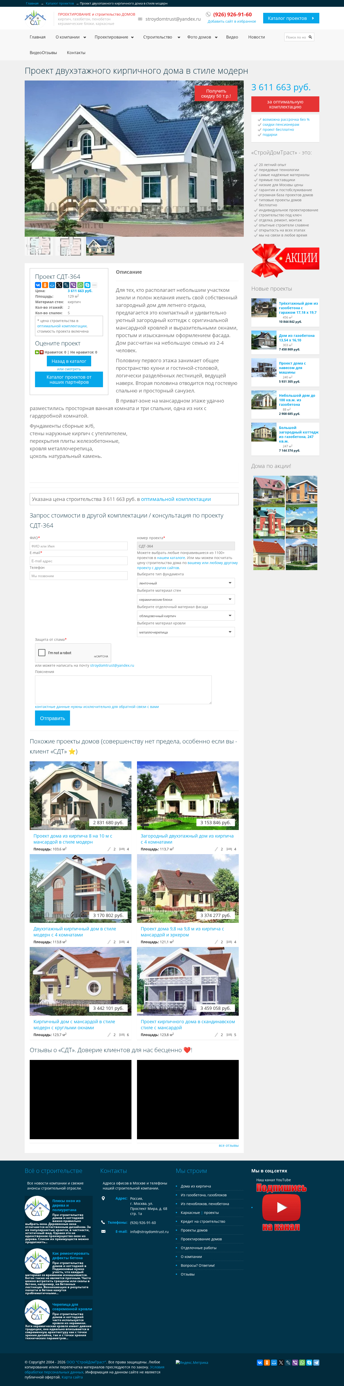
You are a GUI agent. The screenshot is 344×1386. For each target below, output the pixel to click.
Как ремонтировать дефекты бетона (70, 1255)
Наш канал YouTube (273, 1179)
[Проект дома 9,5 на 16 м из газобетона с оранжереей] (301, 522)
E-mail (36, 552)
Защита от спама (51, 639)
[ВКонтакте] (38, 285)
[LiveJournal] (66, 285)
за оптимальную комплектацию (285, 104)
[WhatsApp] (80, 285)
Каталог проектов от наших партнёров (69, 379)
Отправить (52, 718)
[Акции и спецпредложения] (285, 260)
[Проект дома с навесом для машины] (264, 367)
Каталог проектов (287, 18)
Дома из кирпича (196, 1186)
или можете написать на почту (84, 665)
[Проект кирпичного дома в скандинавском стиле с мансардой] (188, 981)
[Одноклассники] (45, 285)
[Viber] (73, 285)
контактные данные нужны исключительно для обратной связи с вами (97, 706)
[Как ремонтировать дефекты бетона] (37, 1261)
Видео (232, 37)
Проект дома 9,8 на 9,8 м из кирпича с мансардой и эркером (182, 932)
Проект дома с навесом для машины (292, 368)
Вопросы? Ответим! (198, 1265)
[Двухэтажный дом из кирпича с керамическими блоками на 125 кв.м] (301, 491)
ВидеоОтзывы (43, 52)
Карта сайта (72, 1377)
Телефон (37, 567)
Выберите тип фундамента (160, 574)
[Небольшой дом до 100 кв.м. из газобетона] (264, 399)
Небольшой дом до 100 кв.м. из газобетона (297, 400)
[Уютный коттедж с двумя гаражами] (269, 522)
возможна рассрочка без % (286, 119)
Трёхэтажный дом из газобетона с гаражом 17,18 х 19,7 (298, 308)
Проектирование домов (201, 1239)
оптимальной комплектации (62, 326)
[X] (59, 285)
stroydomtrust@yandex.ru (173, 19)
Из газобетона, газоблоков (204, 1195)
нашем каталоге (171, 557)
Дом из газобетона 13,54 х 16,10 (297, 337)
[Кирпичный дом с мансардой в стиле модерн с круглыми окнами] (80, 981)
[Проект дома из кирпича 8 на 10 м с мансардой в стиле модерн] (80, 795)
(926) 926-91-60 (143, 1222)
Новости (256, 37)
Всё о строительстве (53, 1170)
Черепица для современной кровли (72, 1306)
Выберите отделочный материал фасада (172, 606)
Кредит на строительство (203, 1221)
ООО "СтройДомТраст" (86, 1362)
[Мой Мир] (52, 285)
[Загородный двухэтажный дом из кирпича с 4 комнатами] (188, 795)
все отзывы (229, 1145)
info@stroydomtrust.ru (149, 1231)
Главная (38, 37)
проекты (211, 1212)
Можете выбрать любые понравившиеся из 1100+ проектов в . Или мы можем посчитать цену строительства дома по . (187, 560)
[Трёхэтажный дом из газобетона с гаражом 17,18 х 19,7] (264, 307)
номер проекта (151, 537)
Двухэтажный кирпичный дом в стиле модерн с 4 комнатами (74, 932)
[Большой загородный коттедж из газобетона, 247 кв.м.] (264, 432)
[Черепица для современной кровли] (37, 1312)
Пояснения (44, 671)
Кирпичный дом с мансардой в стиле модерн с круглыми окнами (74, 1024)
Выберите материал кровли (161, 623)
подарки (270, 134)
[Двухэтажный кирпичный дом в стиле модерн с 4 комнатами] (80, 888)
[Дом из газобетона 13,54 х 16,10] (264, 340)
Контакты (76, 52)
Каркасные (190, 1212)
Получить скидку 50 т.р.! (216, 93)
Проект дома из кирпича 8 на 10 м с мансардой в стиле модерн (72, 839)
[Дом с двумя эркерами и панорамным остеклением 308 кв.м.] (301, 553)
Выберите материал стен (159, 590)
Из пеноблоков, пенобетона (205, 1203)
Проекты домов (194, 1230)
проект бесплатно (278, 129)
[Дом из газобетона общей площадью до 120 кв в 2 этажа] (269, 553)
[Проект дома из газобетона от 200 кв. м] (269, 491)
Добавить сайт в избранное (232, 21)
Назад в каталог (69, 361)
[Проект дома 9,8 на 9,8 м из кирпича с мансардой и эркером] (188, 888)
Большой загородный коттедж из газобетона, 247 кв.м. (299, 434)
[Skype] (87, 285)
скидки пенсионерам (281, 124)
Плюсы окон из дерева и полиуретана (66, 1205)
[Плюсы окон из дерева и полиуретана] (37, 1208)
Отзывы (188, 1274)
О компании (191, 1256)
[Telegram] (316, 1363)
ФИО (35, 537)
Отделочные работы (199, 1247)
